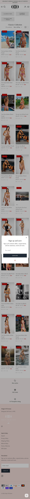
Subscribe (15, 255)
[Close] (26, 237)
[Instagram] (15, 260)
